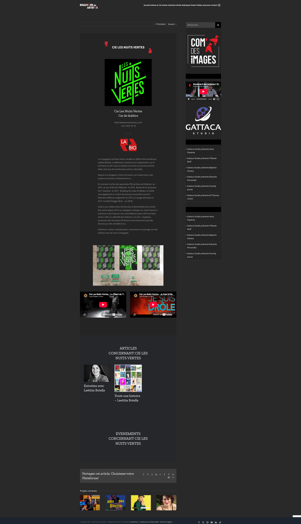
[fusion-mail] (130, 133)
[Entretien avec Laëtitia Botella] (97, 373)
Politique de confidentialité (149, 522)
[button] (219, 5)
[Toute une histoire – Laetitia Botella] (128, 378)
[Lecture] (189, 99)
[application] (203, 91)
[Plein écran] (218, 99)
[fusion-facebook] (126, 133)
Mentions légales (166, 522)
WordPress (134, 522)
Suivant (171, 24)
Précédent (161, 24)
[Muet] (214, 99)
